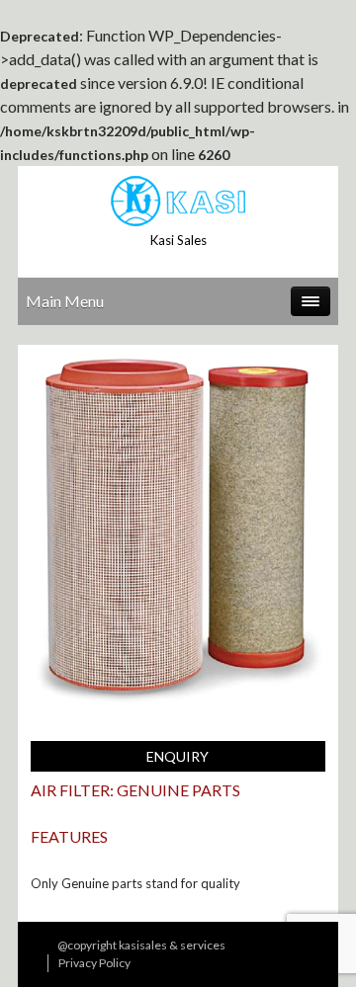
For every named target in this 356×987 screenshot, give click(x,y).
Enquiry (177, 756)
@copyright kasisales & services (141, 945)
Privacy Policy (94, 962)
